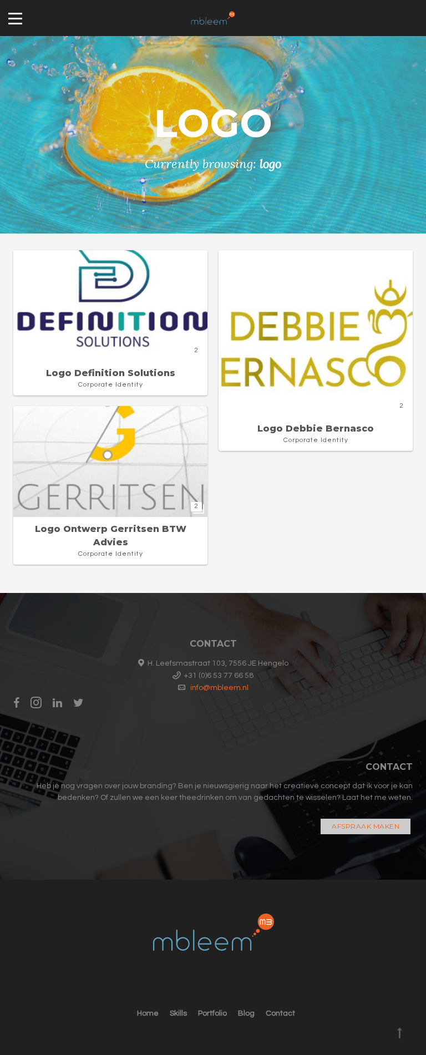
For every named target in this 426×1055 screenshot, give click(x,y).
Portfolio (212, 1013)
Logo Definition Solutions (110, 373)
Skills (178, 1013)
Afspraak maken (365, 826)
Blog (246, 1013)
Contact (280, 1013)
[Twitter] (78, 703)
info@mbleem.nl (219, 688)
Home (148, 1013)
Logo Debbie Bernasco (315, 428)
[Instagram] (36, 703)
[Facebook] (19, 703)
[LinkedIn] (57, 703)
